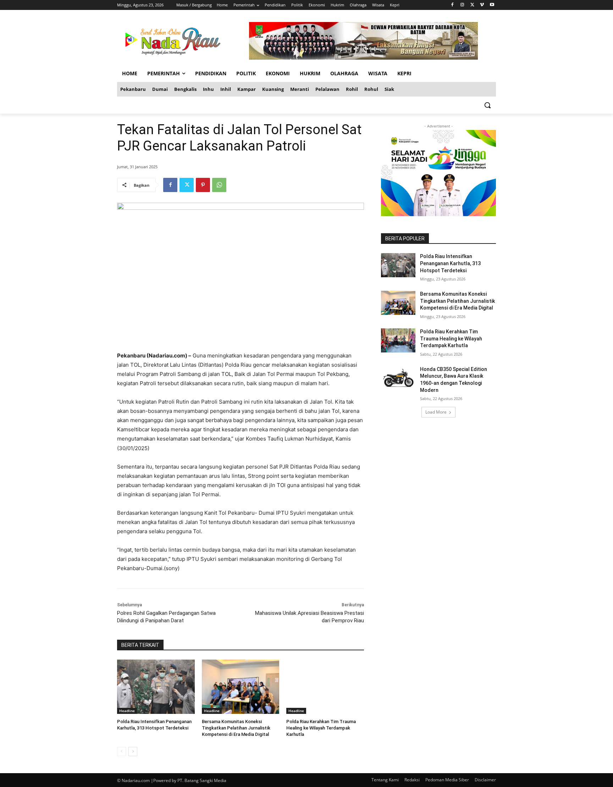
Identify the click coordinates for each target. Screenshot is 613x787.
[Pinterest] (203, 185)
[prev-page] (121, 751)
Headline (127, 710)
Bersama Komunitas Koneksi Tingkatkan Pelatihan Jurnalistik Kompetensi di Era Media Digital (236, 728)
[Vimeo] (482, 5)
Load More (436, 412)
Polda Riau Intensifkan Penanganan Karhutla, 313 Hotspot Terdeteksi (450, 263)
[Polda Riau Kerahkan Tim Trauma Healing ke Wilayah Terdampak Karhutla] (325, 687)
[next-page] (132, 751)
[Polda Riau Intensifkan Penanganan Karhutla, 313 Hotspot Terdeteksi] (156, 687)
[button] (487, 105)
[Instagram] (462, 5)
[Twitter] (472, 5)
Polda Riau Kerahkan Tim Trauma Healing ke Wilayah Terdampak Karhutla (321, 728)
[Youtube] (492, 5)
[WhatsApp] (219, 185)
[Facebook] (452, 5)
